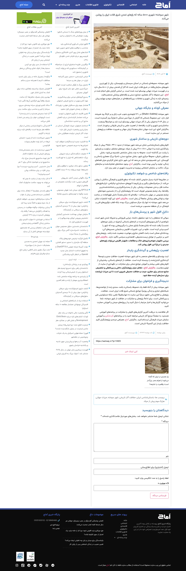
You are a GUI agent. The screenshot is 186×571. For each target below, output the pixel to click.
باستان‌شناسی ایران (145, 397)
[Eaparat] (46, 565)
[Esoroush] (28, 565)
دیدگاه (165, 421)
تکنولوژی (108, 4)
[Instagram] (16, 565)
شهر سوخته (113, 397)
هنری (77, 4)
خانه (144, 4)
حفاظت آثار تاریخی (127, 397)
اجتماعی (133, 4)
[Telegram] (52, 565)
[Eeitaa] (22, 565)
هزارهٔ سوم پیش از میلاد (154, 401)
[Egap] (34, 565)
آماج (167, 94)
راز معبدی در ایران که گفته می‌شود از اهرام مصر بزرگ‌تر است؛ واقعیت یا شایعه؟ (158, 380)
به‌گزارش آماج (122, 198)
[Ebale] (40, 565)
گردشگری (109, 315)
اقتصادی (120, 4)
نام (167, 456)
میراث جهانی (101, 397)
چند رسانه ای (64, 4)
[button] (44, 5)
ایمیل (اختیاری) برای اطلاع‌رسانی (155, 467)
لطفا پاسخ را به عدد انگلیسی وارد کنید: (152, 478)
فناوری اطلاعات (92, 4)
